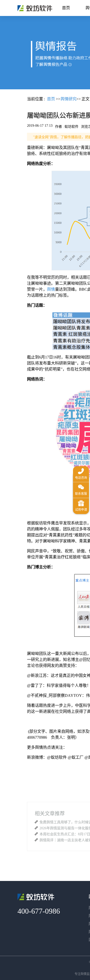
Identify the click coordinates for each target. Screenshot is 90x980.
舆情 (51, 289)
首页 (66, 8)
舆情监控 (35, 8)
